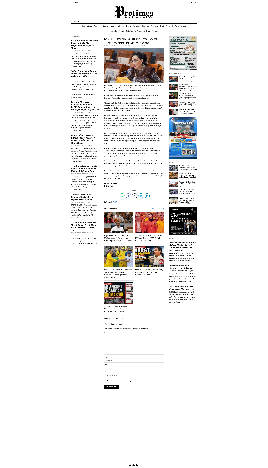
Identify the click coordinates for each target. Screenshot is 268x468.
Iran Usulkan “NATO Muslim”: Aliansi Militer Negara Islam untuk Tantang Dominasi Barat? (187, 96)
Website (106, 372)
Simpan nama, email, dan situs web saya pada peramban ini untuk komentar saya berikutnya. (133, 381)
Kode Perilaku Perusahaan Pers (138, 31)
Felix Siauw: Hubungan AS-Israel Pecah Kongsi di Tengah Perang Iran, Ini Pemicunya (188, 104)
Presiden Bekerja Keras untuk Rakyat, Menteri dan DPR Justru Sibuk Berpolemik (183, 245)
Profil (162, 26)
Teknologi (145, 26)
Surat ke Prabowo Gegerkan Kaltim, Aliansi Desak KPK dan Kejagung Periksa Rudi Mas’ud (149, 272)
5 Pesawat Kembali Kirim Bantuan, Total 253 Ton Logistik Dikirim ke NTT (82, 197)
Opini (168, 26)
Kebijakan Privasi (117, 31)
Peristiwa (136, 26)
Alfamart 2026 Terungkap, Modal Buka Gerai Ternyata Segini (187, 184)
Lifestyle (121, 26)
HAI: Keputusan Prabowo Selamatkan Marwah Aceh (181, 287)
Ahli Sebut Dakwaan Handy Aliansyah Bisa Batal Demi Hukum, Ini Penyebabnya (84, 168)
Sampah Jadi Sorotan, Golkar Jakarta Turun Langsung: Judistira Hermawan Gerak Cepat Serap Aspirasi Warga (118, 273)
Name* (106, 357)
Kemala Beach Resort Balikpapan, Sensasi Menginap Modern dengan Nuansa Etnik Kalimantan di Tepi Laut (188, 176)
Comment (107, 333)
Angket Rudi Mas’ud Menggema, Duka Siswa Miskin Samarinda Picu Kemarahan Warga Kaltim (118, 308)
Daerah (105, 26)
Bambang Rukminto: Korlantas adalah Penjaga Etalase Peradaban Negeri (181, 268)
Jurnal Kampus (180, 26)
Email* (106, 364)
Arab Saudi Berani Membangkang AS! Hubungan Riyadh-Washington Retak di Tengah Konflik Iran (188, 87)
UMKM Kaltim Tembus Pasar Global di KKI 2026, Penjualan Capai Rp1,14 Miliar (84, 44)
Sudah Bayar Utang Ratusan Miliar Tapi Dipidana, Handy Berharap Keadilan (84, 73)
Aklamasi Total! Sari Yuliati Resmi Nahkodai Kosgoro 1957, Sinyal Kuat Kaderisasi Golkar (148, 238)
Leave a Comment (77, 66)
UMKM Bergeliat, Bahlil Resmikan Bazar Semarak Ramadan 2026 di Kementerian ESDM (186, 201)
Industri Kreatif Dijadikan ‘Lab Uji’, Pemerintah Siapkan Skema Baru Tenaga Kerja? (187, 192)
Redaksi (155, 31)
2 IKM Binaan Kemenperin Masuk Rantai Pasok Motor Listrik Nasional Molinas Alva (84, 226)
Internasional (87, 26)
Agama (113, 26)
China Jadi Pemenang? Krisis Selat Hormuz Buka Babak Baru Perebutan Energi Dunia (187, 79)
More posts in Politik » (157, 208)
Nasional (97, 26)
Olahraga (154, 26)
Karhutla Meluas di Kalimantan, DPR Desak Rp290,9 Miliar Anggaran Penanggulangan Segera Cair (85, 106)
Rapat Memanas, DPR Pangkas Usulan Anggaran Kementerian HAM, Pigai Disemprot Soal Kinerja (118, 238)
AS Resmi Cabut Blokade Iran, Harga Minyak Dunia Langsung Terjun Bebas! (187, 111)
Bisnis (128, 26)
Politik (115, 202)
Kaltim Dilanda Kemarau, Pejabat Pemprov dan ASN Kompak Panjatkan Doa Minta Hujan (83, 139)
